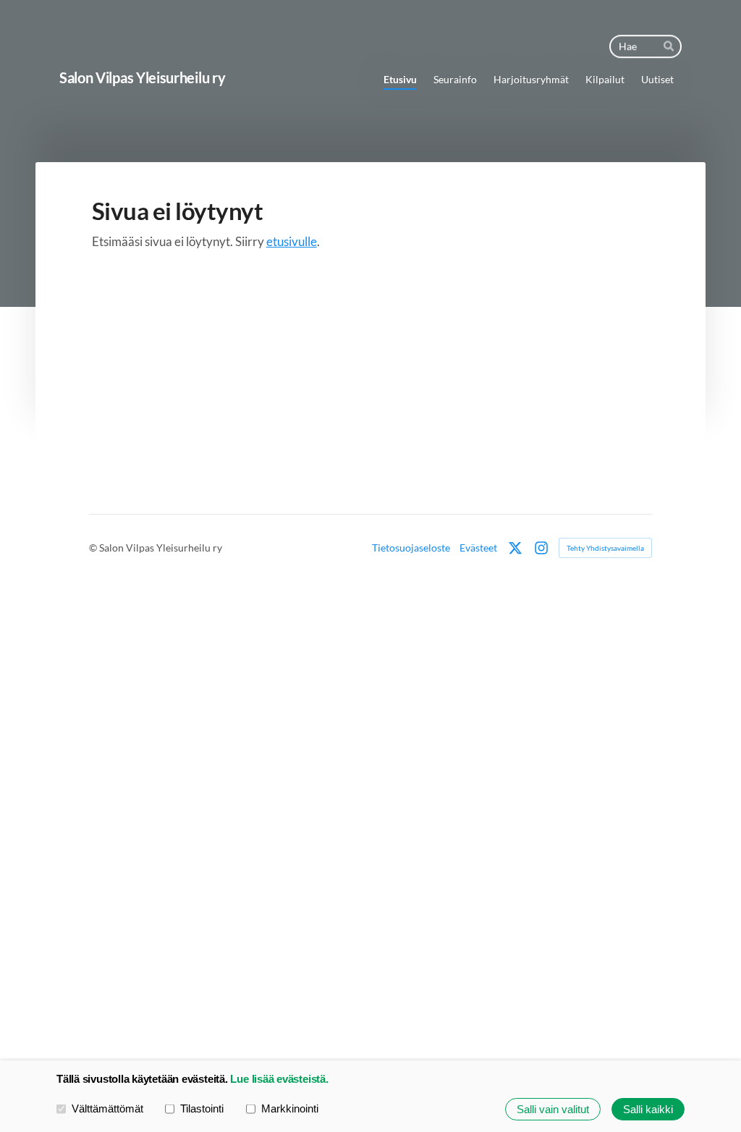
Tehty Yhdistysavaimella (605, 548)
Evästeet (478, 548)
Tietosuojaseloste (411, 548)
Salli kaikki (648, 1109)
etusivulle (291, 241)
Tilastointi (202, 1108)
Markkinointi (289, 1108)
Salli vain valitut (553, 1109)
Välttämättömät (107, 1108)
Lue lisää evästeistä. (279, 1079)
